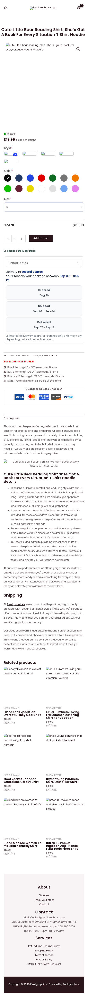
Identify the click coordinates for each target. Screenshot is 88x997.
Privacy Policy (44, 959)
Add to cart (41, 238)
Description (11, 418)
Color (8, 171)
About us (44, 895)
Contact (44, 904)
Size (7, 199)
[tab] (44, 418)
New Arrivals (50, 355)
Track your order (44, 900)
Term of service (44, 955)
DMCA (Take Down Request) (44, 964)
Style (8, 148)
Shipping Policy (44, 950)
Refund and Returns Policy (44, 946)
